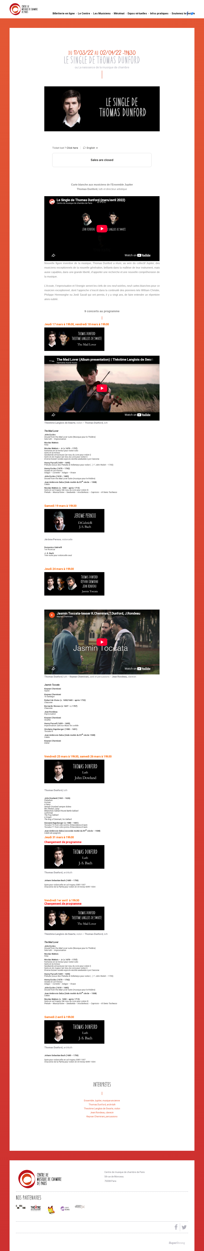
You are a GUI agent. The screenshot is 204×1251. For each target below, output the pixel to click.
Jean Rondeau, (102, 1112)
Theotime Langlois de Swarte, (102, 1108)
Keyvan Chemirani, (102, 1116)
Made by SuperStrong (177, 1243)
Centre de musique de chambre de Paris (31, 9)
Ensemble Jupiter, (102, 1100)
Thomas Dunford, (102, 1104)
